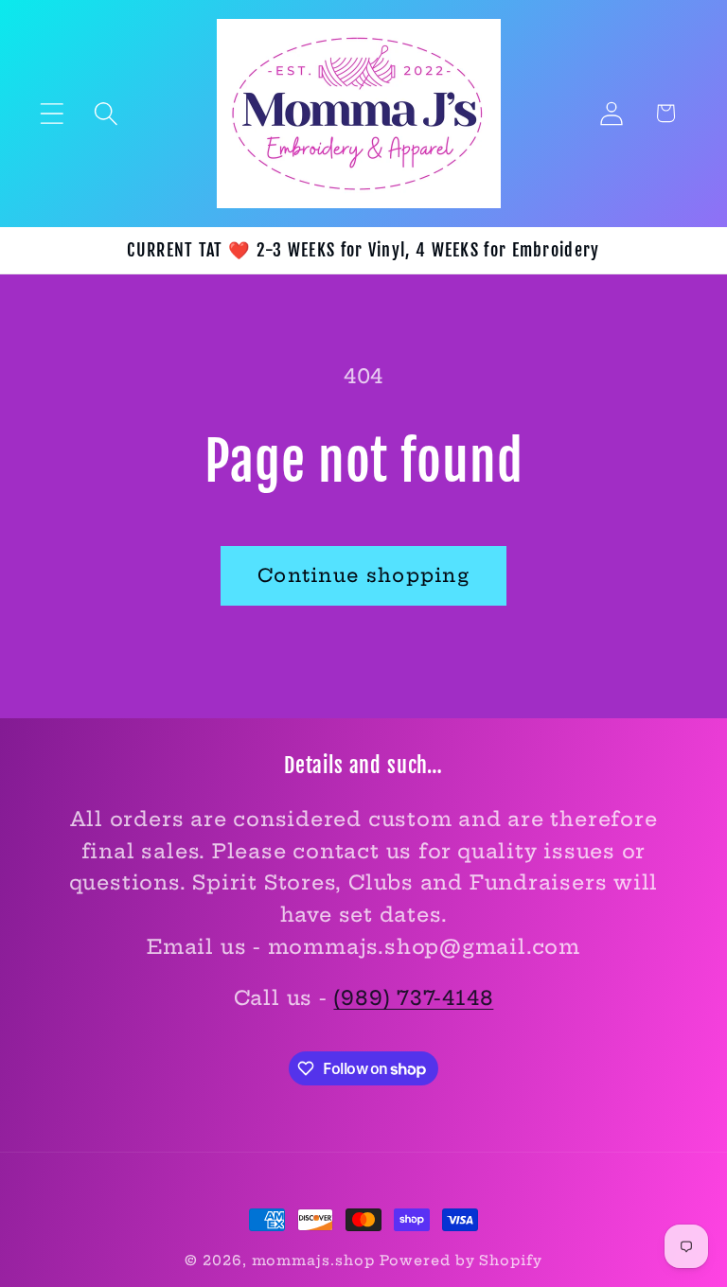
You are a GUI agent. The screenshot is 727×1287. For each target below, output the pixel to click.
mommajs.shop (313, 1260)
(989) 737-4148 (413, 997)
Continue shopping (363, 575)
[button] (52, 113)
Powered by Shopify (460, 1260)
